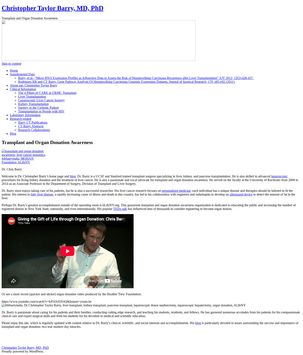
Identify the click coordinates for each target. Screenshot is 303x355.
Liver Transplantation (32, 96)
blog (73, 176)
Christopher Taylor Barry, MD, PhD (52, 8)
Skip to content (11, 63)
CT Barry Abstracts (30, 126)
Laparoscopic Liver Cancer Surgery (41, 100)
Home (14, 70)
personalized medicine (176, 190)
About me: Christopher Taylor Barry (33, 85)
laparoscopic (279, 176)
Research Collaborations (34, 130)
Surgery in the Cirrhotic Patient (38, 107)
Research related (20, 119)
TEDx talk (120, 209)
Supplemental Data (22, 74)
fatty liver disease (42, 194)
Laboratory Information (25, 115)
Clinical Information (23, 89)
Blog (13, 133)
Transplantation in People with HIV (41, 111)
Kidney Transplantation (33, 104)
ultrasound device (241, 194)
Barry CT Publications (32, 122)
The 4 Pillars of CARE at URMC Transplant (47, 93)
